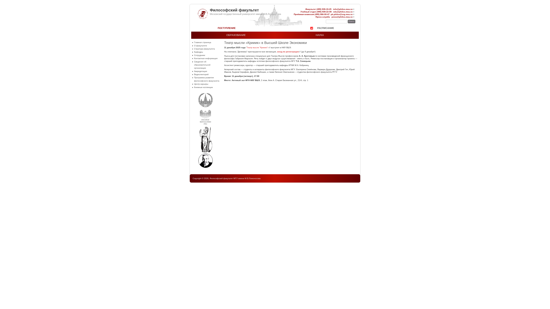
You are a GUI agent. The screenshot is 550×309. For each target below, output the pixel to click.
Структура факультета (204, 49)
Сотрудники (199, 55)
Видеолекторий (201, 74)
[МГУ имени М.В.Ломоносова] (205, 107)
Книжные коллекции (203, 87)
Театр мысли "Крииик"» (258, 47)
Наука (320, 35)
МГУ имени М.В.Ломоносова (247, 178)
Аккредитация (200, 71)
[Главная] (202, 18)
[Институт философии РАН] (205, 125)
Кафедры (198, 52)
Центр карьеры (201, 84)
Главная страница (202, 42)
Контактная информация (206, 58)
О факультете (200, 45)
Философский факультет (234, 10)
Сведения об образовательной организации (202, 65)
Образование (236, 35)
